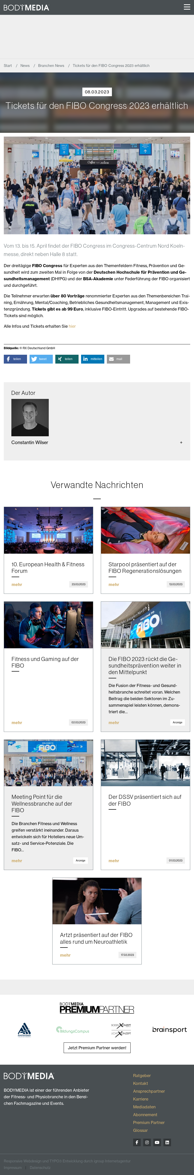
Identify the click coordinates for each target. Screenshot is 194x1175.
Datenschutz (40, 1167)
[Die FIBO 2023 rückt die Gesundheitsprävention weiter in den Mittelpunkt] (145, 625)
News (25, 65)
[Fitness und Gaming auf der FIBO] (48, 625)
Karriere (140, 1099)
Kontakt (140, 1083)
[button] (15, 359)
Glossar (140, 1130)
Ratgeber (142, 1075)
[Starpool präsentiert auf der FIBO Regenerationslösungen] (145, 530)
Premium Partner (149, 1122)
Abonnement (145, 1114)
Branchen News (51, 65)
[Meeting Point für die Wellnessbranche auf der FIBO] (48, 763)
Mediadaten (144, 1106)
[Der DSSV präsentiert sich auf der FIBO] (145, 763)
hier (72, 326)
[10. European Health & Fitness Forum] (48, 530)
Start (8, 65)
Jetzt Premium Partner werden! (97, 1047)
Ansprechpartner (149, 1091)
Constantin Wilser (29, 442)
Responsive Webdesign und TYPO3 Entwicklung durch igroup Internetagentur (67, 1161)
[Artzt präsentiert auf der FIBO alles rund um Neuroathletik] (97, 901)
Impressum (13, 1167)
